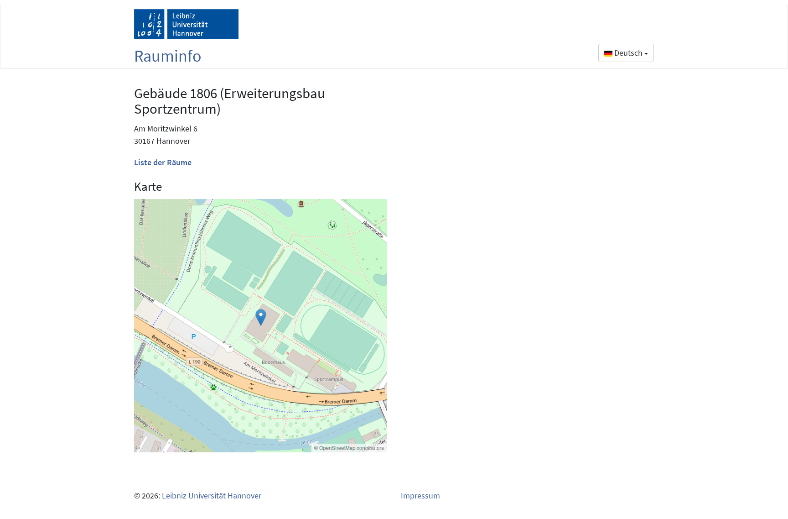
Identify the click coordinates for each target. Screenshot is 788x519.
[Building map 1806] (260, 325)
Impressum (420, 495)
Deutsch (628, 52)
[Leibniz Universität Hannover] (186, 24)
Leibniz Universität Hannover (211, 495)
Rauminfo (168, 56)
